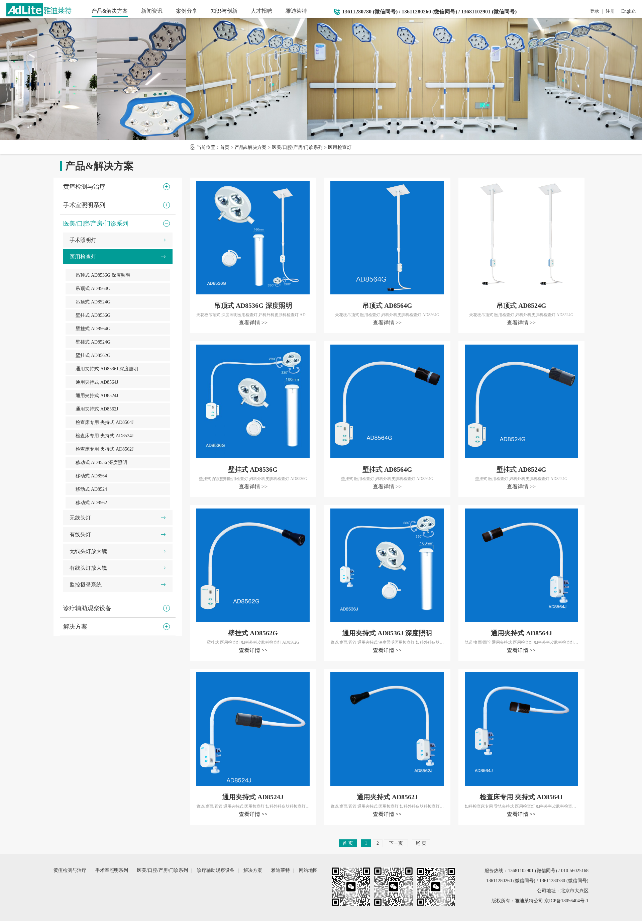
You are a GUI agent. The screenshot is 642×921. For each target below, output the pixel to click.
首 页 (347, 843)
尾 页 (421, 843)
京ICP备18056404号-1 (566, 900)
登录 (594, 11)
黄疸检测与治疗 (70, 870)
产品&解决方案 (110, 11)
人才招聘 (261, 11)
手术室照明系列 (111, 870)
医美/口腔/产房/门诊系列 (297, 147)
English (628, 11)
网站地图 (308, 870)
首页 (224, 147)
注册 (610, 11)
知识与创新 (224, 11)
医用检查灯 (339, 147)
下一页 (396, 843)
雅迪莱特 (296, 11)
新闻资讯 (152, 11)
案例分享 (186, 11)
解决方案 (252, 870)
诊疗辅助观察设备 (215, 870)
